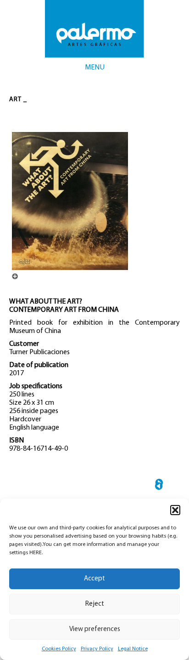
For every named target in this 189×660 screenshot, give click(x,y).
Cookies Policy (59, 649)
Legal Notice (133, 649)
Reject (94, 604)
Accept (94, 578)
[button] (175, 510)
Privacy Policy (97, 649)
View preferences (94, 629)
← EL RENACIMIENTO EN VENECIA (159, 486)
